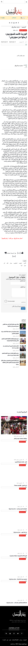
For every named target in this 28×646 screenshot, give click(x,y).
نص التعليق (23, 287)
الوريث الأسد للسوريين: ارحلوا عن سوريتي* (18, 556)
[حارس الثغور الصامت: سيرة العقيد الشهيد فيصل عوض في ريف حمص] (23, 358)
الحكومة (15, 263)
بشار (11, 263)
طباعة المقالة (3, 41)
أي (4, 263)
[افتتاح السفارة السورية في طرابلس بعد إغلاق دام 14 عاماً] (23, 350)
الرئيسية (24, 27)
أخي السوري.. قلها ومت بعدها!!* (20, 485)
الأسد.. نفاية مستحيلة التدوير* (21, 462)
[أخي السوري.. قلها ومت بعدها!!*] (14, 464)
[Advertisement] (14, 389)
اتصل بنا (4, 639)
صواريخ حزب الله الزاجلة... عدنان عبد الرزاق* (18, 579)
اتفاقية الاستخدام (15, 639)
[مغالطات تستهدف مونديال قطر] (14, 434)
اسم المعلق (22, 280)
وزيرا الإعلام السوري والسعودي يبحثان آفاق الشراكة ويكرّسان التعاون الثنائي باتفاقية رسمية (10, 362)
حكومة (20, 263)
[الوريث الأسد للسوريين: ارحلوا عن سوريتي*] (14, 534)
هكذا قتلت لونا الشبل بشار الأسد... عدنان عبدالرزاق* (16, 603)
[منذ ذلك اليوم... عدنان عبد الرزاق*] (14, 511)
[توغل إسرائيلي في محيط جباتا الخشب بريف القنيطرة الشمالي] (23, 336)
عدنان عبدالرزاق (16, 27)
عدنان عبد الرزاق (19, 65)
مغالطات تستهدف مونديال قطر (20, 438)
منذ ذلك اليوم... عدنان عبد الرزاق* (20, 532)
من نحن (20, 639)
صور (7, 639)
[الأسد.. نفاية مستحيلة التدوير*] (14, 440)
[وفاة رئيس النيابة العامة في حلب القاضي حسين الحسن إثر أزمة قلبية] (23, 329)
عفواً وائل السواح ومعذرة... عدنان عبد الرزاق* (17, 509)
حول (25, 265)
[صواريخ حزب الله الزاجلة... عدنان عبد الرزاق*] (14, 558)
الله (7, 263)
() (19, 252)
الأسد (25, 263)
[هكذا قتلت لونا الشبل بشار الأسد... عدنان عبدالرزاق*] (14, 581)
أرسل (23, 308)
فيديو (10, 639)
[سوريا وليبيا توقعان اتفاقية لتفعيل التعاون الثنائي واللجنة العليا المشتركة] (23, 343)
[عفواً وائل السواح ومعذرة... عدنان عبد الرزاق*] (14, 487)
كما (21, 265)
